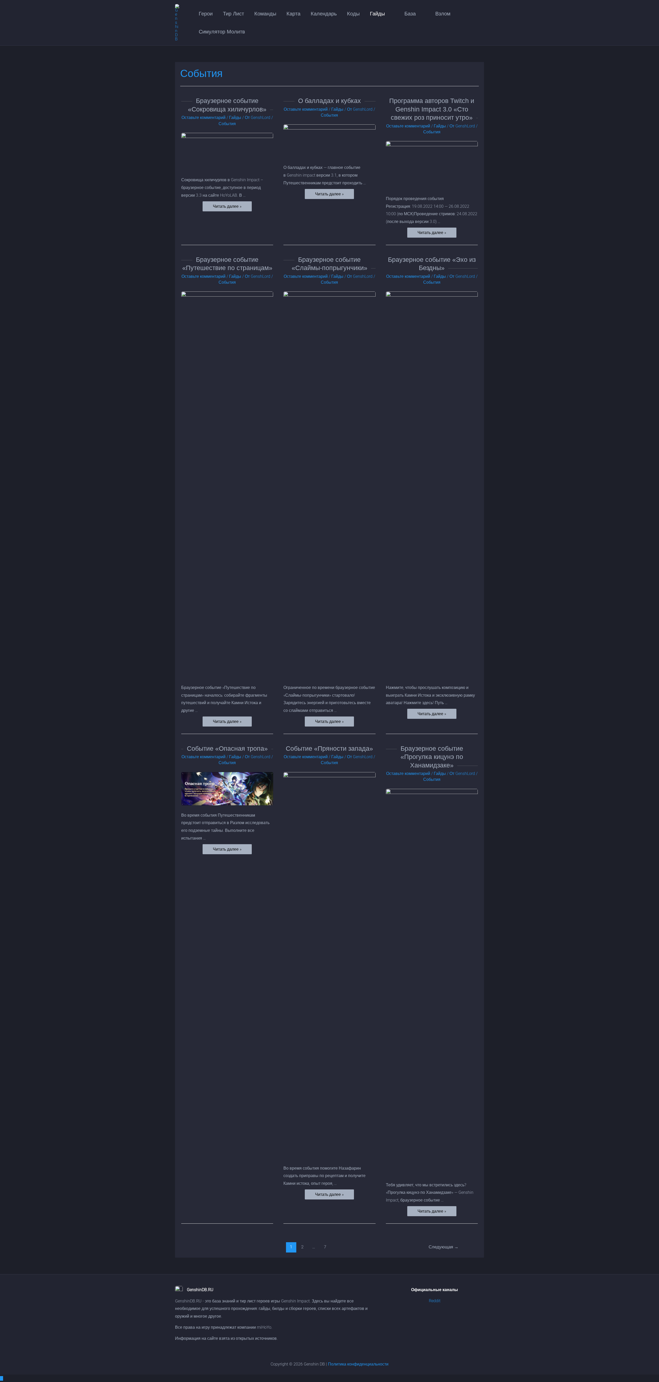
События (227, 123)
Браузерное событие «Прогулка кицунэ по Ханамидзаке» (432, 757)
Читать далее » (227, 206)
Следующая (443, 1246)
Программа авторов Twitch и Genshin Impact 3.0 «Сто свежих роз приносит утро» (431, 109)
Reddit (434, 1300)
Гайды (235, 117)
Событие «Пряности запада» (329, 748)
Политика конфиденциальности (358, 1364)
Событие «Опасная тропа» (227, 748)
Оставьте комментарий (203, 117)
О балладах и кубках (329, 100)
